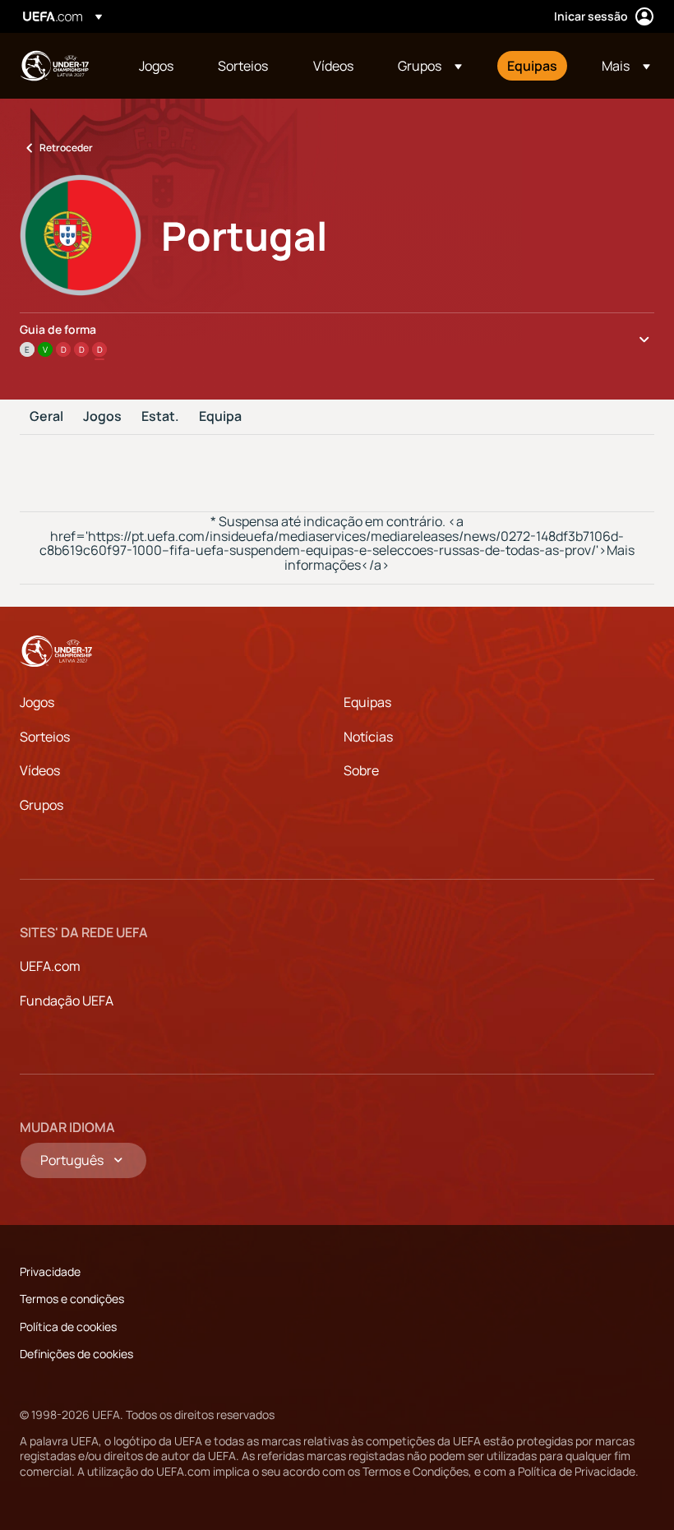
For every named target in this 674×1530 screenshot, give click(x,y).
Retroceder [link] (66, 148)
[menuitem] (157, 65)
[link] (156, 65)
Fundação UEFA (66, 1000)
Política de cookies (68, 1326)
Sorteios (45, 737)
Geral (46, 416)
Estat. (160, 416)
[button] (430, 65)
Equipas (367, 702)
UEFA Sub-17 (54, 65)
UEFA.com (50, 966)
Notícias (368, 737)
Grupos (41, 805)
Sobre (361, 770)
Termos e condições (72, 1298)
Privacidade (50, 1271)
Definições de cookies (76, 1353)
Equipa (220, 416)
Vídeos (40, 770)
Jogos (102, 416)
